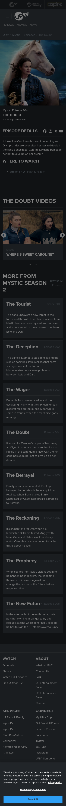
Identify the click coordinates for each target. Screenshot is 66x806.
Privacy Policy (55, 782)
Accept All (33, 799)
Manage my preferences (33, 789)
